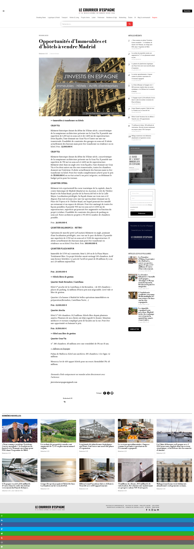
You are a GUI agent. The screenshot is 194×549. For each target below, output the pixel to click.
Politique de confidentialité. (108, 299)
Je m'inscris (117, 292)
